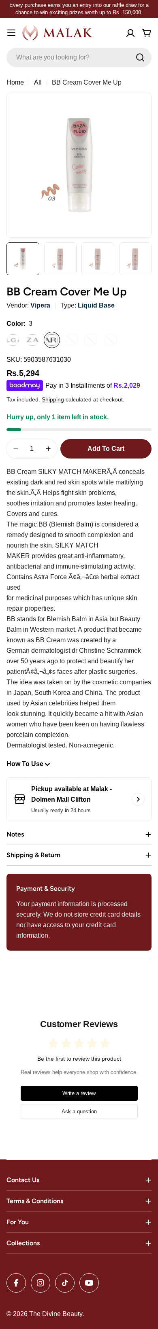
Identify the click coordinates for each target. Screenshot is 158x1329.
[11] (71, 339)
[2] (32, 339)
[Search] (140, 57)
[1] (12, 339)
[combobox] (79, 57)
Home (15, 82)
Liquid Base (96, 305)
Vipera (40, 305)
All (38, 82)
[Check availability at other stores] (138, 799)
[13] (110, 339)
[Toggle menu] (11, 33)
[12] (90, 339)
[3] (51, 339)
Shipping (53, 399)
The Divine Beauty (55, 1313)
